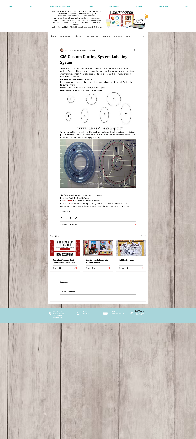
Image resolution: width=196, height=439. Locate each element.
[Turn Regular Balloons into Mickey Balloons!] (98, 248)
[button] (146, 16)
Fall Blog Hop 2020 (126, 260)
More (128, 36)
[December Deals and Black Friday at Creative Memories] (65, 248)
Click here (97, 27)
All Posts (53, 36)
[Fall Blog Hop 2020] (131, 248)
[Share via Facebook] (61, 218)
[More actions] (134, 50)
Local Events (118, 36)
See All (143, 236)
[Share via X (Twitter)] (66, 218)
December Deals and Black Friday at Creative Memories (64, 261)
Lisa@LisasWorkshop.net (117, 313)
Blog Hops (78, 36)
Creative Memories (92, 36)
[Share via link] (76, 218)
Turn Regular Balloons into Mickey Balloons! (97, 261)
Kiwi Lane (106, 36)
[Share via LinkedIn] (71, 218)
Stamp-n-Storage (65, 36)
